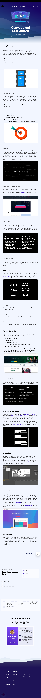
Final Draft (19, 350)
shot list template (28, 505)
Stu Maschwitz (29, 461)
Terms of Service (26, 678)
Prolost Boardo (17, 461)
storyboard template (18, 424)
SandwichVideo (6, 276)
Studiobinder (18, 502)
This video (23, 192)
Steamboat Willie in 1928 (30, 414)
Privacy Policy (31, 678)
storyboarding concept (16, 415)
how (33, 674)
